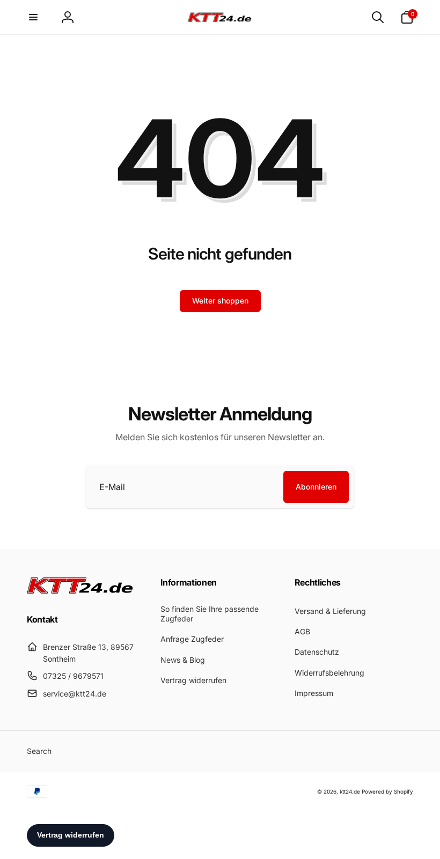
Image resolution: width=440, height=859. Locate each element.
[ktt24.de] (80, 590)
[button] (33, 17)
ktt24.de (350, 791)
